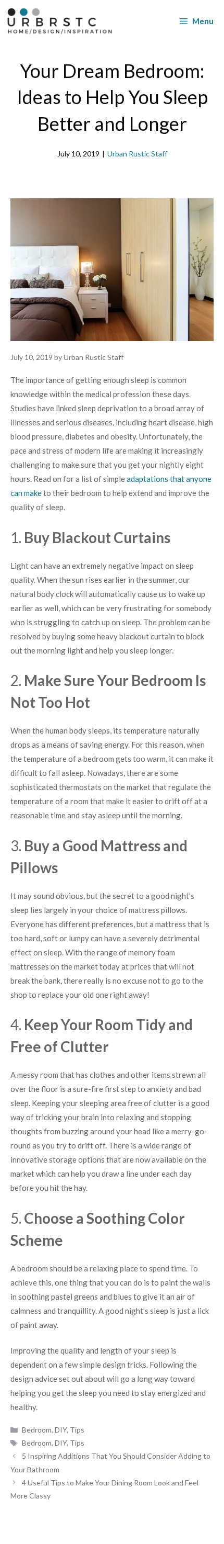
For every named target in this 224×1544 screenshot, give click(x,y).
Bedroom (37, 1429)
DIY (61, 1429)
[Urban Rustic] (59, 21)
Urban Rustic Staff (137, 153)
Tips (77, 1429)
